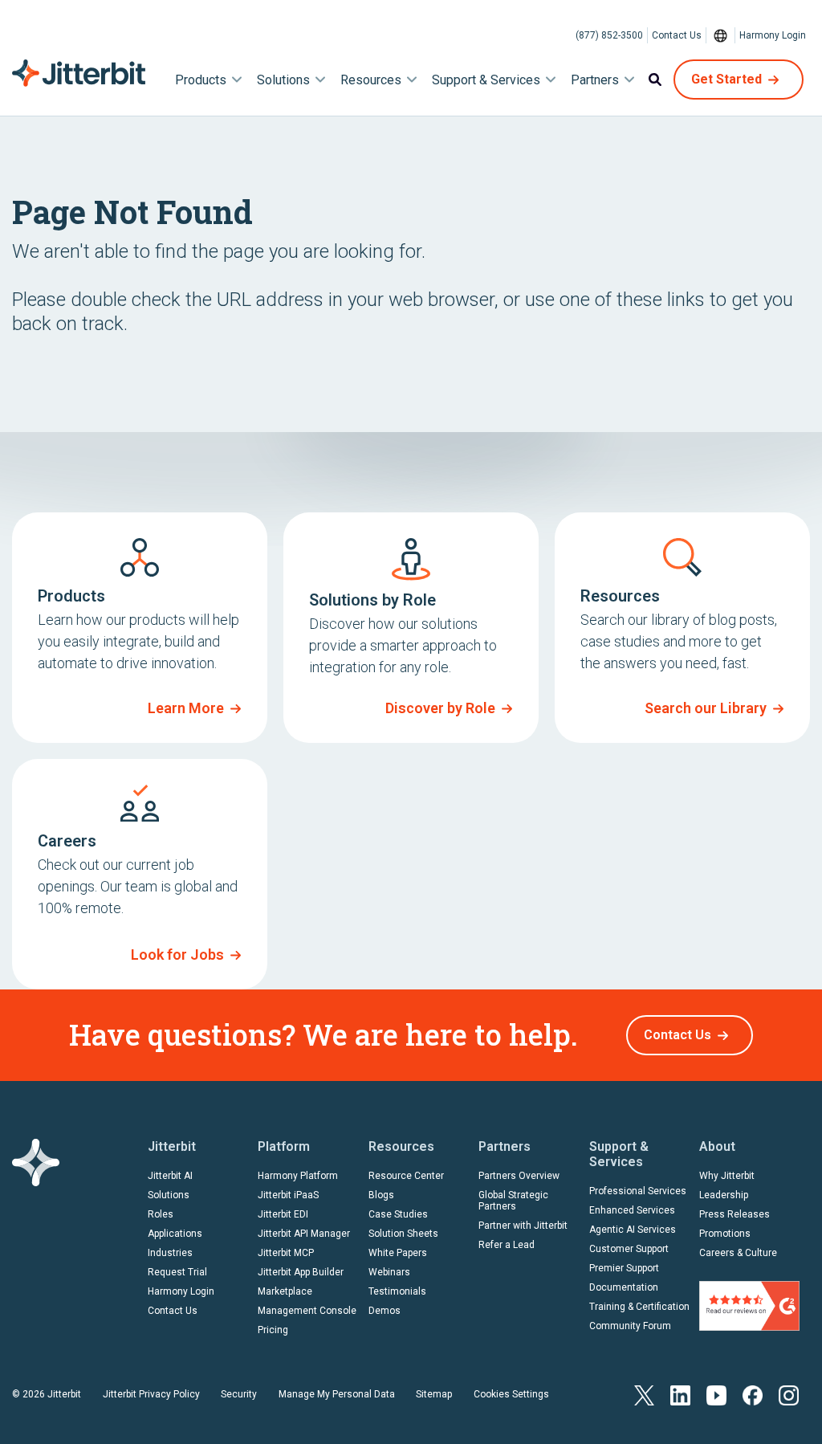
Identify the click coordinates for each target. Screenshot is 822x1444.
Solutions (168, 1195)
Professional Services (637, 1191)
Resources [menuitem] (370, 80)
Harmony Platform (298, 1175)
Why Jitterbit (727, 1175)
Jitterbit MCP (286, 1252)
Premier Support (624, 1268)
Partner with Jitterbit (523, 1225)
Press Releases (734, 1214)
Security (239, 1394)
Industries (170, 1252)
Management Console (307, 1310)
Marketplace (285, 1291)
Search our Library (706, 708)
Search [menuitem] (655, 79)
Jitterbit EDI (283, 1214)
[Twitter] (644, 1394)
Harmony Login (772, 35)
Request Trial (177, 1272)
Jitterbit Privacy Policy (151, 1394)
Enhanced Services (632, 1210)
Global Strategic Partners (513, 1200)
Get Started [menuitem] (726, 79)
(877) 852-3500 (609, 35)
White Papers (397, 1252)
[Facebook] (753, 1394)
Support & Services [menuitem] (486, 80)
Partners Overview (519, 1175)
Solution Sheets (403, 1233)
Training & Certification (639, 1306)
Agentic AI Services (632, 1229)
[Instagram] (789, 1394)
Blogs (381, 1195)
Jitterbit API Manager (304, 1233)
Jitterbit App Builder (301, 1272)
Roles (160, 1214)
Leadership (723, 1195)
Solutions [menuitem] (283, 80)
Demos (384, 1310)
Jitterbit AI (170, 1175)
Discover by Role (440, 708)
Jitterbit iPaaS (288, 1195)
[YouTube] (716, 1394)
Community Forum (630, 1326)
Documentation (623, 1287)
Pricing (273, 1330)
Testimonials (397, 1291)
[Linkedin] (680, 1394)
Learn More (186, 708)
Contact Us (677, 35)
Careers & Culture (738, 1252)
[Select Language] (720, 35)
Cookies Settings (511, 1394)
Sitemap (434, 1394)
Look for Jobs (177, 954)
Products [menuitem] (200, 80)
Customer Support (629, 1248)
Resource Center (406, 1175)
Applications (175, 1233)
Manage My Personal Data (337, 1394)
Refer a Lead (506, 1244)
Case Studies (398, 1214)
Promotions (725, 1233)
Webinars (389, 1272)
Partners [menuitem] (595, 80)
